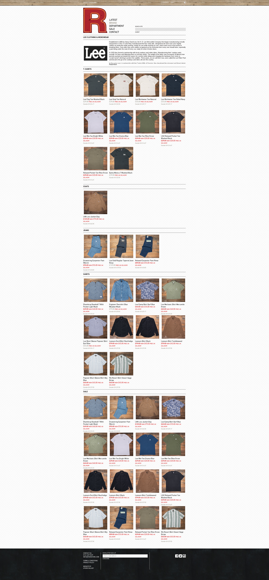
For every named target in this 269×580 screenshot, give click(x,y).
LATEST (113, 20)
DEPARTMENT (116, 26)
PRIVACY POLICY (88, 562)
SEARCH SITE (139, 26)
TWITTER (180, 556)
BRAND (113, 23)
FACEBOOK (176, 556)
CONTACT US (87, 553)
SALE (112, 29)
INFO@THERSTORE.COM (91, 557)
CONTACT (114, 32)
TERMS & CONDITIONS (90, 561)
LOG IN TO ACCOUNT (89, 3)
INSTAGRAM (184, 556)
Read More (113, 64)
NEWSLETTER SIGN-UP (109, 553)
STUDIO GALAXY (88, 568)
